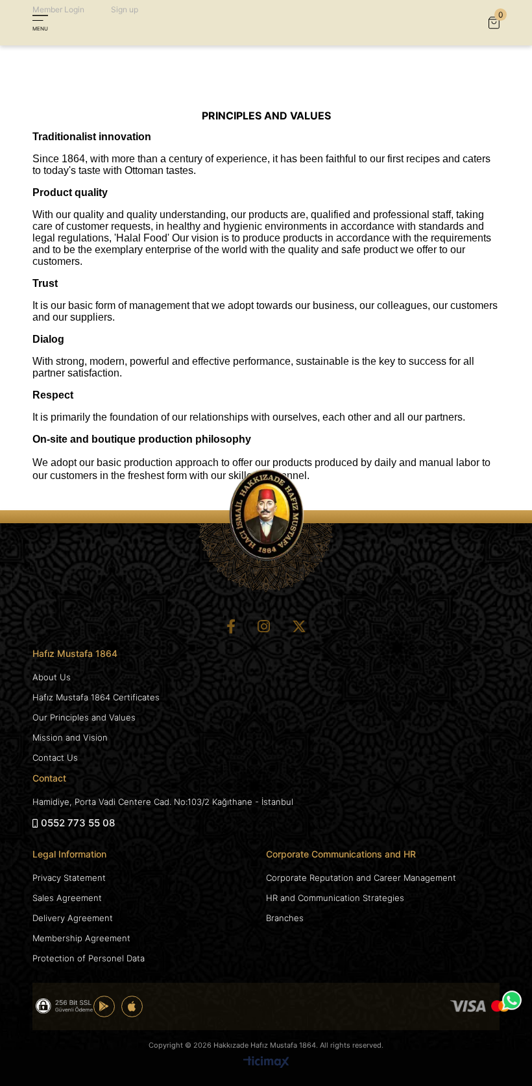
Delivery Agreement (72, 918)
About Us (51, 677)
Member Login (58, 9)
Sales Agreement (67, 898)
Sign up (124, 9)
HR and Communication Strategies (335, 898)
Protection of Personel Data (88, 958)
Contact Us (55, 757)
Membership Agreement (81, 938)
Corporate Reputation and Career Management (361, 877)
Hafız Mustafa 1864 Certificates (96, 697)
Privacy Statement (69, 877)
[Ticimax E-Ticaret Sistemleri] (266, 1063)
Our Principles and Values (84, 717)
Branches (285, 918)
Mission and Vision (70, 737)
